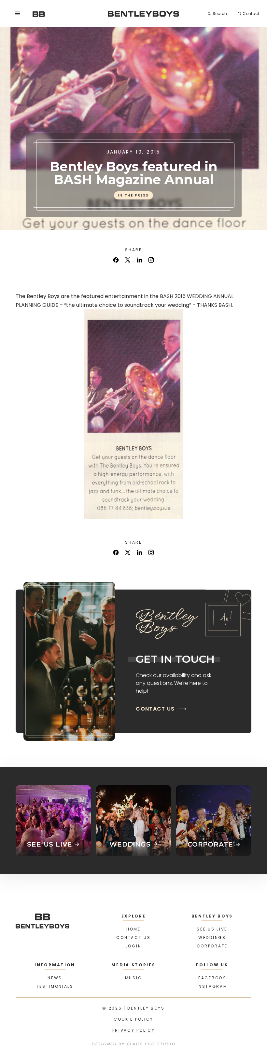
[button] (17, 13)
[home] (39, 13)
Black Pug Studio (151, 1044)
